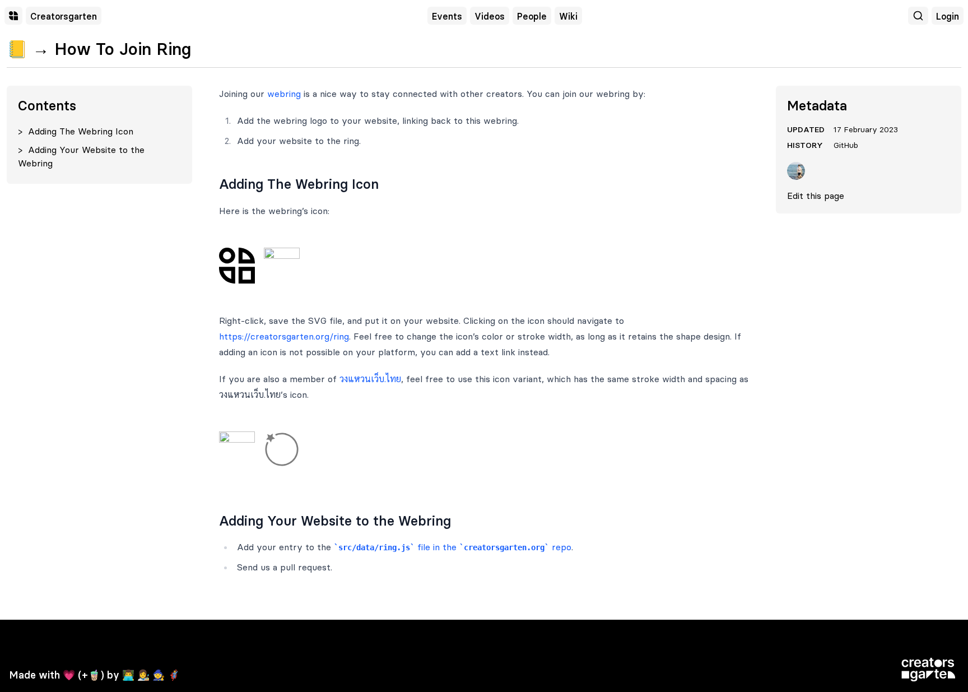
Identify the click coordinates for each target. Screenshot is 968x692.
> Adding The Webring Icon (75, 131)
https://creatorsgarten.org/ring (284, 336)
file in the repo (454, 546)
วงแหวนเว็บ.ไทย (370, 378)
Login (947, 16)
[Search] (918, 16)
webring (284, 93)
